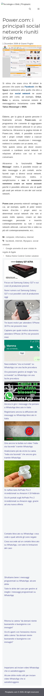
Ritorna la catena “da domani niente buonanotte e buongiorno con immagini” (20, 624)
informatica (20, 237)
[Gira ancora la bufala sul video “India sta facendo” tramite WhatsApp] (22, 431)
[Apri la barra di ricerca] (30, 9)
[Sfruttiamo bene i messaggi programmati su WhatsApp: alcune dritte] (22, 563)
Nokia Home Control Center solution (22, 256)
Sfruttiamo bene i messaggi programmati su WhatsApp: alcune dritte (20, 580)
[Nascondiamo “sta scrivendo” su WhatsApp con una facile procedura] (22, 351)
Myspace (27, 241)
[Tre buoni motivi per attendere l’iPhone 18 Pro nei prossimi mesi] (22, 310)
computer (10, 237)
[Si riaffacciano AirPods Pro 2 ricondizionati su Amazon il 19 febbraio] (22, 474)
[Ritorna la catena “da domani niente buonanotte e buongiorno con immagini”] (22, 608)
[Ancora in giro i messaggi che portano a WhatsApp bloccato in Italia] (22, 392)
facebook (10, 241)
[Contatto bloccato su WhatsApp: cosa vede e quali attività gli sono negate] (22, 519)
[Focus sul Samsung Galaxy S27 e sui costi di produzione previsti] (22, 270)
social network (22, 93)
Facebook (29, 87)
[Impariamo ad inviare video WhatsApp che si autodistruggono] (22, 655)
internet (30, 237)
